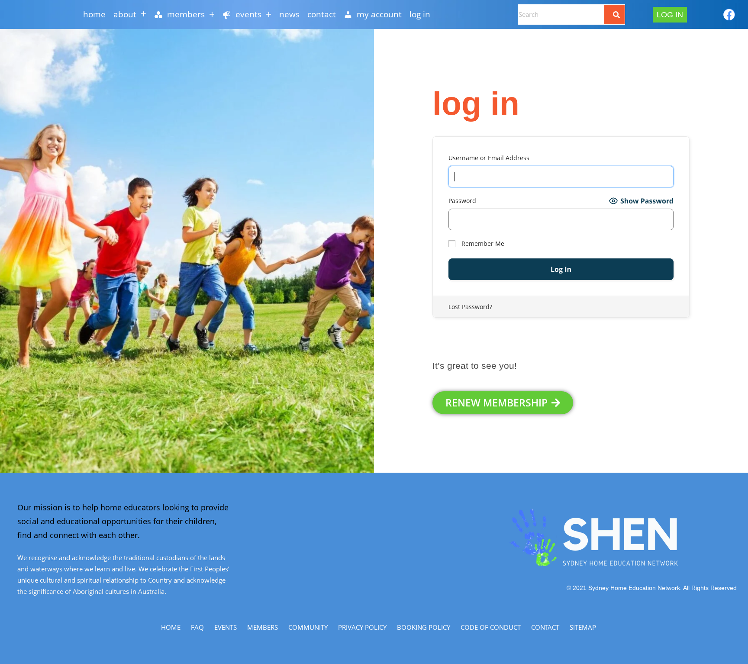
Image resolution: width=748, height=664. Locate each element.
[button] (130, 14)
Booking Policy (423, 627)
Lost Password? (470, 307)
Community (308, 627)
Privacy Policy (362, 627)
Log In (419, 14)
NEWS (289, 14)
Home (94, 14)
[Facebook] (729, 14)
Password (462, 201)
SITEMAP (583, 627)
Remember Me (482, 243)
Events (225, 627)
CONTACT (321, 14)
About (124, 14)
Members (262, 627)
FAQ (197, 627)
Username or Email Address (488, 158)
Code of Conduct (491, 627)
